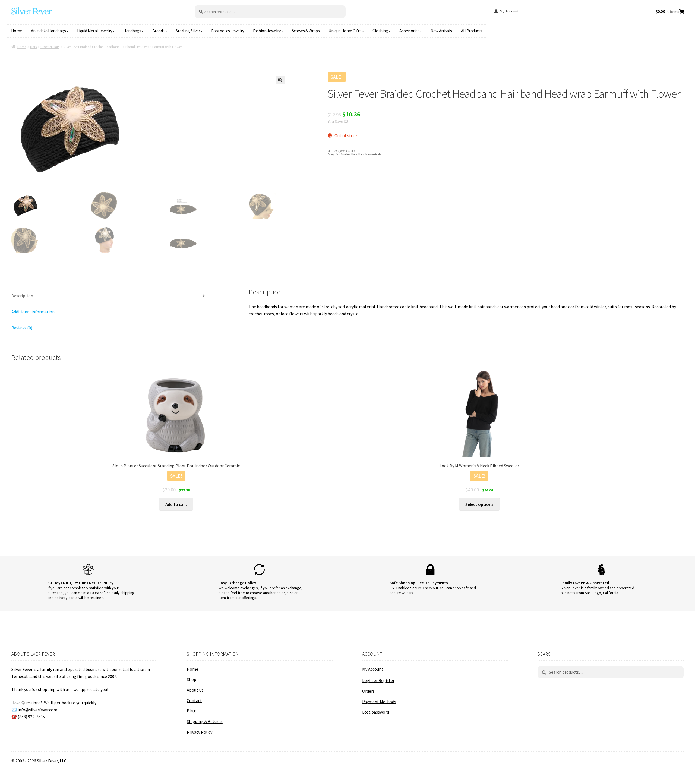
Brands (158, 30)
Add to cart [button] (176, 504)
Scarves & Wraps (306, 30)
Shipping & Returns (205, 721)
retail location (132, 669)
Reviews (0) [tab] (21, 327)
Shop (191, 679)
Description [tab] (22, 295)
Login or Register (378, 680)
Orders (368, 691)
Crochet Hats (49, 47)
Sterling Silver (188, 30)
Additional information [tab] (33, 311)
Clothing (380, 30)
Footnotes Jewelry (227, 30)
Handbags (132, 30)
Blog (191, 711)
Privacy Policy (199, 732)
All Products (471, 30)
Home (16, 30)
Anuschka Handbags (48, 30)
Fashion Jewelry (267, 30)
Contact (194, 700)
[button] (280, 80)
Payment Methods (379, 701)
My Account (509, 11)
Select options (479, 504)
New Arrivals (441, 30)
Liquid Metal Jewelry (94, 30)
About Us (195, 690)
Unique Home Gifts (344, 30)
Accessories (409, 30)
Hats (33, 47)
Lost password (375, 712)
